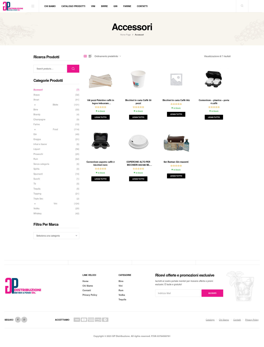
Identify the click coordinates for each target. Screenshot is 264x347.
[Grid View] (85, 56)
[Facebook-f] (18, 320)
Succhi (36, 178)
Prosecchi (38, 154)
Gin (35, 134)
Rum (35, 158)
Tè (34, 183)
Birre (35, 109)
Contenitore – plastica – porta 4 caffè (214, 102)
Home (85, 281)
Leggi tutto (100, 117)
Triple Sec (38, 198)
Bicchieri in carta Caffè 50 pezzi (138, 102)
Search (73, 69)
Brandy (36, 114)
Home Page (125, 34)
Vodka (36, 208)
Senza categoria (41, 164)
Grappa (37, 139)
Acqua (36, 94)
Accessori (38, 89)
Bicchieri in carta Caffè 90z (176, 100)
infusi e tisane (40, 144)
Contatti (86, 290)
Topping (37, 193)
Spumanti (38, 173)
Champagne (39, 119)
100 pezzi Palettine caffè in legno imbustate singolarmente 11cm (100, 103)
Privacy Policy (89, 294)
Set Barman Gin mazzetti (176, 161)
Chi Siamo (87, 285)
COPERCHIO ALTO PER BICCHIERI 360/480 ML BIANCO (138, 164)
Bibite (55, 104)
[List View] (90, 56)
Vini (55, 203)
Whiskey (37, 213)
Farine (36, 124)
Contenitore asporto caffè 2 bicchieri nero (100, 163)
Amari (36, 99)
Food (55, 129)
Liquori (36, 149)
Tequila (36, 188)
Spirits (36, 168)
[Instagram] (24, 320)
